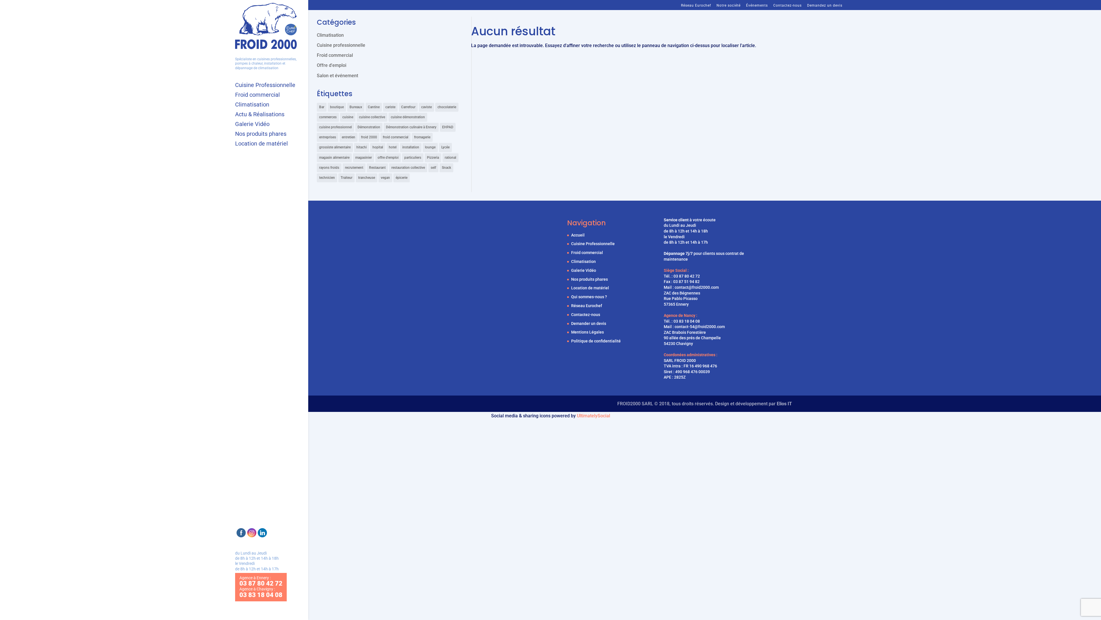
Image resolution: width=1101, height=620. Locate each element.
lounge (430, 147)
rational (450, 158)
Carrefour (408, 107)
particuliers (412, 158)
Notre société (729, 5)
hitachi (361, 147)
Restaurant (377, 168)
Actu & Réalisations (259, 115)
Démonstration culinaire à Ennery (411, 127)
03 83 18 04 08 (687, 321)
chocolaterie (447, 107)
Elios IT (784, 403)
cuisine (347, 117)
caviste (426, 107)
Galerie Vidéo (252, 124)
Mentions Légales (587, 332)
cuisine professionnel (335, 127)
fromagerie (422, 137)
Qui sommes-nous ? (589, 296)
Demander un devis (588, 323)
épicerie (401, 178)
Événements (757, 5)
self (433, 168)
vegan (385, 178)
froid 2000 (369, 137)
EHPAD (447, 127)
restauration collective (408, 168)
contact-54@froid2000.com (700, 326)
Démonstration (369, 127)
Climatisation (252, 105)
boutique (337, 107)
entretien (348, 137)
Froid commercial (257, 95)
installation (410, 147)
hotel (393, 147)
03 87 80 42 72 (687, 276)
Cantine (374, 107)
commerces (328, 117)
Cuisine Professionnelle (265, 85)
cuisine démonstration (408, 117)
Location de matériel (261, 144)
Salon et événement (337, 75)
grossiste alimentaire (335, 147)
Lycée (445, 147)
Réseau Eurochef (696, 5)
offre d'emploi (388, 158)
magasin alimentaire (334, 158)
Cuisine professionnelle (341, 45)
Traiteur (346, 178)
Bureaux (356, 107)
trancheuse (366, 178)
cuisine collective (372, 117)
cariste (390, 107)
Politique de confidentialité (596, 341)
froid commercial (395, 137)
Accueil (578, 235)
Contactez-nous (787, 5)
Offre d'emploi (331, 65)
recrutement (354, 168)
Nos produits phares (260, 134)
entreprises (327, 137)
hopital (377, 147)
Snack (446, 168)
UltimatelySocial (593, 415)
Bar (321, 107)
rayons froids (329, 168)
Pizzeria (433, 158)
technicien (327, 178)
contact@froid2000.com (697, 287)
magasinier (363, 158)
